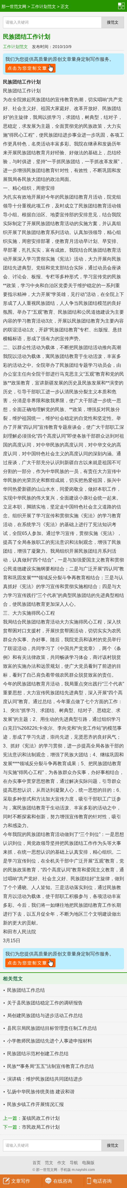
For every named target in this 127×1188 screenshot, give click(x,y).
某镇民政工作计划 (41, 1118)
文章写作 (20, 1181)
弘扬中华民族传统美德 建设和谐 (40, 1091)
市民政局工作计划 (41, 1127)
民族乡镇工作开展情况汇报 (35, 1104)
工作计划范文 (43, 6)
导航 (74, 1162)
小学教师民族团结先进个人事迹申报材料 (49, 1040)
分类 (122, 6)
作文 (61, 1162)
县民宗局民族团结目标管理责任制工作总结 (52, 1028)
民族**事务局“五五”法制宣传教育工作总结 (50, 1066)
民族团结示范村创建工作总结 (38, 1053)
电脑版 (88, 1162)
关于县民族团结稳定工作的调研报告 (45, 1002)
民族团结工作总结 (26, 990)
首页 (36, 1162)
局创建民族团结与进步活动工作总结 (45, 1015)
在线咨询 (62, 1181)
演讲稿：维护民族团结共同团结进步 (45, 1078)
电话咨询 (102, 1181)
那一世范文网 (13, 6)
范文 (49, 1162)
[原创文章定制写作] (30, 68)
